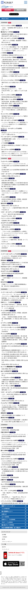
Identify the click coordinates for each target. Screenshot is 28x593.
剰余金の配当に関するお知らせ (10, 269)
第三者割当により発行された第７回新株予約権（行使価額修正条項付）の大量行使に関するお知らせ (15, 471)
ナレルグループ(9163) (7, 403)
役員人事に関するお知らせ (9, 180)
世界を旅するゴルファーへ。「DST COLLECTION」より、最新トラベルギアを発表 (14, 90)
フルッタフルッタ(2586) (7, 149)
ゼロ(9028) (4, 427)
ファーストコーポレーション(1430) (11, 327)
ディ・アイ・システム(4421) (9, 490)
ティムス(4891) (5, 197)
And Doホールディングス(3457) (10, 266)
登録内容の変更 (20, 9)
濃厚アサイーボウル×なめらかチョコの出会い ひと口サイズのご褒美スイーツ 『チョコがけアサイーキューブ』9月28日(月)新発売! (15, 153)
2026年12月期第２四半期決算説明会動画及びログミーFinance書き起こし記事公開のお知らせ (14, 109)
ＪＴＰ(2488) (4, 143)
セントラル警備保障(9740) (8, 366)
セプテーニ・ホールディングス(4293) (11, 128)
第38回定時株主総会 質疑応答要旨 (11, 97)
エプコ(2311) (4, 398)
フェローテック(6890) (7, 161)
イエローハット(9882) (7, 72)
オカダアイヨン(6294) (7, 223)
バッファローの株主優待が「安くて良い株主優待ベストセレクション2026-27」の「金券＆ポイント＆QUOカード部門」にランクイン (15, 48)
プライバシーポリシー (7, 541)
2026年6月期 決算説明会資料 (10, 477)
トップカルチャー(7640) (7, 377)
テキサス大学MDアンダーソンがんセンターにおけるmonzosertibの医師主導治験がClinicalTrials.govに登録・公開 (14, 462)
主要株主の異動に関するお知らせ (11, 176)
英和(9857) (4, 413)
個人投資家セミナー (7, 511)
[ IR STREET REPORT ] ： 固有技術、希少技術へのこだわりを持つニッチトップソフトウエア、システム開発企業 (15, 306)
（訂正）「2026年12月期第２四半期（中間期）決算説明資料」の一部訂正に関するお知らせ (15, 318)
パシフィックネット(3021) (8, 25)
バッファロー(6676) (6, 44)
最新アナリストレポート (8, 506)
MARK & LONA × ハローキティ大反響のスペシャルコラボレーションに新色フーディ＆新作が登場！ (15, 192)
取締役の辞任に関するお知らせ (10, 205)
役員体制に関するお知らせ (9, 220)
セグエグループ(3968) (7, 105)
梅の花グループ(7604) (7, 32)
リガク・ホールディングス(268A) (10, 173)
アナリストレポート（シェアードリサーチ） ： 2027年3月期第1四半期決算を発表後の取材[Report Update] (15, 436)
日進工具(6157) (5, 432)
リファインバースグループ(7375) (10, 80)
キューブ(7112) (5, 86)
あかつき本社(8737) (6, 371)
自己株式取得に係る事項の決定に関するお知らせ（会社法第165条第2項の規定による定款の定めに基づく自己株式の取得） (15, 356)
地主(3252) (4, 203)
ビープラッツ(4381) (6, 323)
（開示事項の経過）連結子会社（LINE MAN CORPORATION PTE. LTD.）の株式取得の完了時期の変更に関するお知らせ (14, 61)
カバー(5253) (5, 516)
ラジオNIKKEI (6, 508)
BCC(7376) (4, 282)
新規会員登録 (8, 9)
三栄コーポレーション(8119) (9, 99)
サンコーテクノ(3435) (7, 114)
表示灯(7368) (4, 417)
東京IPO (4, 547)
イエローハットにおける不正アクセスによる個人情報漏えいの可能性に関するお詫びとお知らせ (15, 76)
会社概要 (4, 534)
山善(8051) (4, 275)
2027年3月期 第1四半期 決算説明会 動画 (13, 482)
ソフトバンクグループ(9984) (9, 57)
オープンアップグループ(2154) (9, 65)
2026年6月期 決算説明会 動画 (10, 430)
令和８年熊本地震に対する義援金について (13, 415)
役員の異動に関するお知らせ (10, 369)
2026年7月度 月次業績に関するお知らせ (13, 400)
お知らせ (4, 514)
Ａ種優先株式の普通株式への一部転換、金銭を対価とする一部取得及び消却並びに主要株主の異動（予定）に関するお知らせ (15, 381)
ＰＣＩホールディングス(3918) (9, 136)
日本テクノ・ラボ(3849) (7, 302)
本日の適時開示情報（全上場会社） (11, 527)
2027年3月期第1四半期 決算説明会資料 (12, 273)
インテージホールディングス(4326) (11, 254)
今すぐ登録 (19, 25)
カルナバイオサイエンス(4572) (9, 440)
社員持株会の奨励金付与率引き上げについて (14, 55)
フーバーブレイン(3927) (7, 385)
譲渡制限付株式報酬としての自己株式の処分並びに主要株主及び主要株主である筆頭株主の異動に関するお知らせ (15, 184)
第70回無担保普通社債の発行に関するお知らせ (15, 503)
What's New (5, 18)
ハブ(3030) (4, 53)
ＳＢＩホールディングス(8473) (9, 38)
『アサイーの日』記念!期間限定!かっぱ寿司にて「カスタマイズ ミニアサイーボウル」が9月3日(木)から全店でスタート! (14, 233)
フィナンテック (5, 549)
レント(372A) (4, 178)
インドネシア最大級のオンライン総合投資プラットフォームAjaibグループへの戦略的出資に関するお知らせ (15, 124)
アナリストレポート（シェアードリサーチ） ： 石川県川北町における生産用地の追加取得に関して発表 (15, 165)
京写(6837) (4, 260)
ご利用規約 (4, 537)
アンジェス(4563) (6, 333)
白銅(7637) (4, 479)
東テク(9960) (4, 450)
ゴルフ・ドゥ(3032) (7, 522)
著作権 (3, 539)
